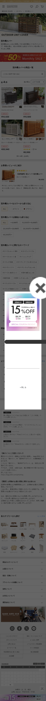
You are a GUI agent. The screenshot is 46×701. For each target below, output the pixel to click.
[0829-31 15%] (23, 312)
